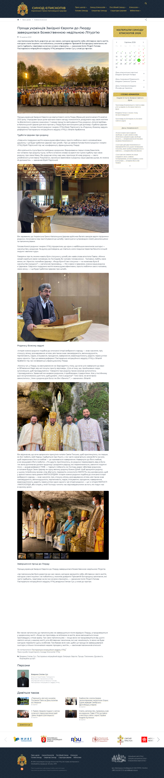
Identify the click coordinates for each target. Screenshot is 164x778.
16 (143, 57)
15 (139, 57)
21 (134, 60)
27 (130, 64)
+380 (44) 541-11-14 (118, 770)
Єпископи (74, 755)
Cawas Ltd (43, 764)
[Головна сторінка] (18, 19)
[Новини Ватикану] (148, 739)
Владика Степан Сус (28, 656)
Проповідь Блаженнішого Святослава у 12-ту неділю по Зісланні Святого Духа (129, 107)
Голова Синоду (36, 757)
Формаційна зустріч (27, 658)
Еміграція (66, 656)
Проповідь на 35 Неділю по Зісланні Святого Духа (128, 119)
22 (139, 60)
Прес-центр (35, 755)
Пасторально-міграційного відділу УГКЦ (49, 650)
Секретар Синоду (50, 757)
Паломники (88, 656)
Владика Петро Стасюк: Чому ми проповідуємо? (126, 114)
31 (116, 67)
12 (125, 57)
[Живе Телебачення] (22, 739)
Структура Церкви (65, 757)
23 (143, 60)
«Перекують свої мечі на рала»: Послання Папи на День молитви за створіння (44, 700)
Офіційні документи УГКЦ (137, 758)
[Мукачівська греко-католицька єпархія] (51, 739)
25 (121, 64)
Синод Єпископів (48, 755)
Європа (74, 656)
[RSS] (22, 769)
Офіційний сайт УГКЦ (135, 756)
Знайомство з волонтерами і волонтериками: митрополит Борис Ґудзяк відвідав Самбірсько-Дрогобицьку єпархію (93, 701)
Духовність (98, 656)
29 (139, 64)
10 (116, 57)
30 (143, 64)
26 (125, 64)
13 (130, 57)
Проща (80, 656)
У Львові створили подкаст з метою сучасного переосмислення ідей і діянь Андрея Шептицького (45, 713)
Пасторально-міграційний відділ (49, 656)
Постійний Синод (62, 755)
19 (125, 60)
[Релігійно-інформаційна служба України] (77, 739)
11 (121, 57)
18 (121, 60)
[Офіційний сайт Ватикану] (125, 739)
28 (134, 64)
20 (130, 60)
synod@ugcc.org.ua (131, 770)
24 (117, 64)
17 (116, 60)
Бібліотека (77, 757)
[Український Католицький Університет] (100, 739)
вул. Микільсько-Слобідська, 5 (122, 768)
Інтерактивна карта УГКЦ (136, 760)
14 (134, 57)
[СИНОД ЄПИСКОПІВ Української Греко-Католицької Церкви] (22, 9)
